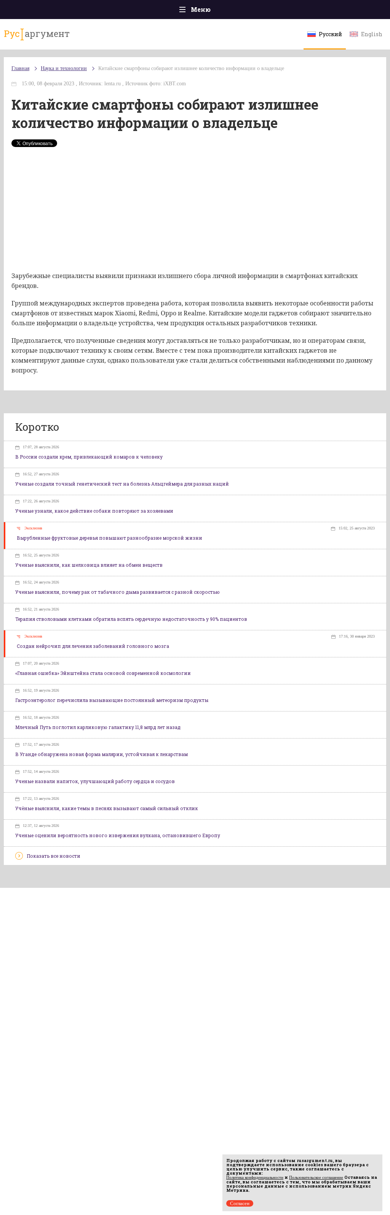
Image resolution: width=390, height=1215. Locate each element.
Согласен (239, 1203)
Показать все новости (53, 856)
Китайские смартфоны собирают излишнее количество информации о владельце (191, 68)
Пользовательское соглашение (316, 1177)
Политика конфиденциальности (254, 1177)
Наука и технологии (64, 68)
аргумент (37, 33)
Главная (20, 68)
